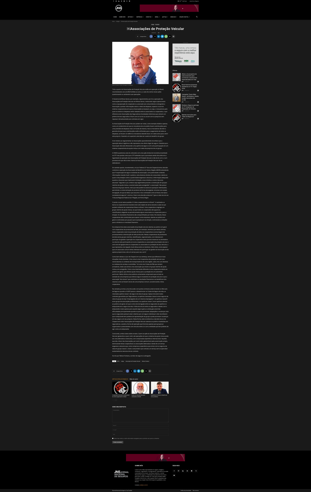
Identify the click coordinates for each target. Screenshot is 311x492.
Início (113, 21)
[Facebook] (113, 1)
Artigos (130, 17)
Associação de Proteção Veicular (133, 361)
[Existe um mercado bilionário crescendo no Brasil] (140, 388)
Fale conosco (196, 490)
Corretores (157, 24)
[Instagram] (116, 1)
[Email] (169, 36)
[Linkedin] (119, 1)
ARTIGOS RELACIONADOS (120, 379)
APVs (118, 361)
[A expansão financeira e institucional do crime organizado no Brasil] (121, 388)
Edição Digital (184, 17)
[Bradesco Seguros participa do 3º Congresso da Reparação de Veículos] (177, 108)
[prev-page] (113, 400)
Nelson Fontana (145, 361)
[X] (127, 1)
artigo (122, 361)
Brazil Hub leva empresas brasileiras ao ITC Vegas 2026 (189, 86)
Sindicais (173, 17)
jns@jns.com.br (144, 485)
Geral (156, 17)
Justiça (164, 17)
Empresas (139, 17)
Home (115, 17)
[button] (197, 17)
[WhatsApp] (166, 36)
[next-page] (116, 400)
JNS (182, 81)
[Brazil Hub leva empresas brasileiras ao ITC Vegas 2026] (177, 88)
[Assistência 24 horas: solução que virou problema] (160, 388)
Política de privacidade (186, 490)
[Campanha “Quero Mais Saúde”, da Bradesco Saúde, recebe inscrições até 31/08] (177, 97)
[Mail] (121, 1)
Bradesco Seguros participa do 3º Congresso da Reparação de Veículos (190, 107)
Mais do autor (134, 379)
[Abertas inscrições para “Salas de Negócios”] (177, 118)
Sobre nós (122, 17)
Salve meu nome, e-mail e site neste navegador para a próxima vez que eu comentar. (136, 438)
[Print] (173, 36)
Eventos (148, 17)
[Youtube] (129, 1)
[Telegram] (124, 1)
